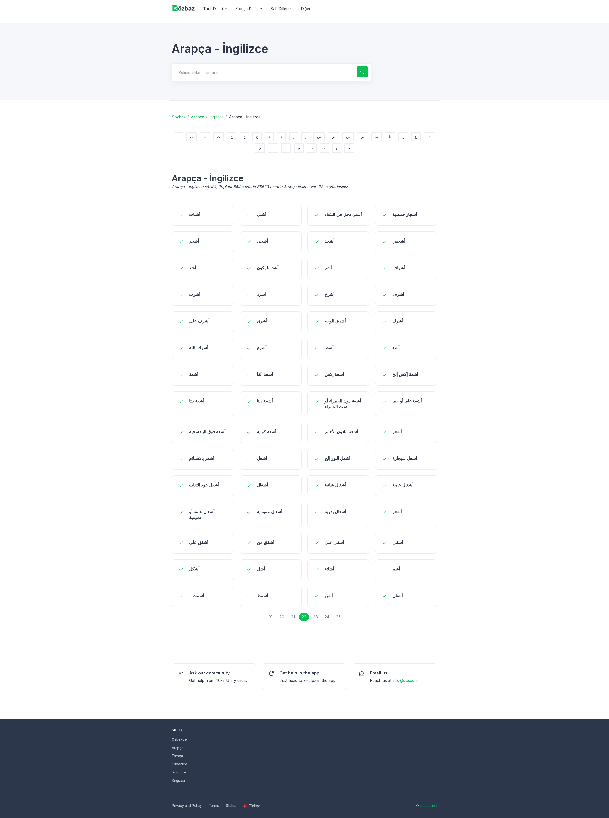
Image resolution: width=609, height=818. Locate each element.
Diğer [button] (306, 8)
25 (338, 617)
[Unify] (183, 8)
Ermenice (179, 764)
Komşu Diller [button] (246, 8)
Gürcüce (179, 772)
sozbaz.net (428, 805)
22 (304, 617)
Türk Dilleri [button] (213, 8)
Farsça (177, 756)
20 (281, 617)
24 (326, 617)
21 (293, 617)
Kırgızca (178, 780)
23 (315, 617)
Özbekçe (179, 739)
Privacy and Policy (187, 805)
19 (271, 617)
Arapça (197, 116)
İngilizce (216, 116)
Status (231, 805)
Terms (214, 805)
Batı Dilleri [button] (279, 8)
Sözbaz (179, 116)
